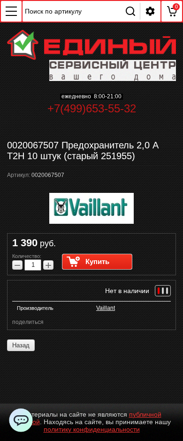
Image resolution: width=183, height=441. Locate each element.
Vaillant (105, 308)
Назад (21, 345)
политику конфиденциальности (92, 429)
